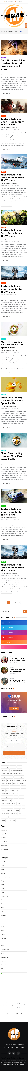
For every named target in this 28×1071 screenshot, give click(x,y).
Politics (19, 803)
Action (2, 865)
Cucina (24, 780)
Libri (2, 911)
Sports (20, 813)
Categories (21, 1044)
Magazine (3, 915)
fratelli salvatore (10, 790)
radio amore (17, 807)
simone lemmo (5, 813)
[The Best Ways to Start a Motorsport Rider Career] (4, 659)
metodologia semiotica (7, 797)
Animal (3, 773)
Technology (4, 817)
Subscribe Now (14, 753)
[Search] (26, 15)
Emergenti (15, 783)
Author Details (9, 1047)
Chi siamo (13, 1044)
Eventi (2, 884)
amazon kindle (5, 770)
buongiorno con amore (7, 777)
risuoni (3, 810)
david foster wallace (6, 783)
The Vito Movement (14, 817)
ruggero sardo (10, 810)
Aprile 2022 (4, 841)
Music (16, 797)
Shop (16, 1047)
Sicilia (17, 810)
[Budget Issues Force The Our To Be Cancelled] (4, 670)
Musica (3, 926)
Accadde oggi (4, 861)
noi (10, 800)
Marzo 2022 (4, 845)
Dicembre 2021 (5, 849)
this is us (23, 817)
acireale (19, 767)
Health (17, 790)
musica (21, 797)
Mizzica (3, 919)
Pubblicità (3, 938)
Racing (2, 942)
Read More (5, 93)
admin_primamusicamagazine (9, 72)
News (2, 930)
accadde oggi (5, 767)
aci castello (13, 767)
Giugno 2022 (4, 834)
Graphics (3, 904)
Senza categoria (5, 949)
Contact (22, 1047)
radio (11, 807)
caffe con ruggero (19, 777)
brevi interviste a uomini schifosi (14, 773)
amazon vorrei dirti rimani (17, 770)
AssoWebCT (21, 1064)
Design (2, 881)
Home (6, 1044)
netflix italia (4, 800)
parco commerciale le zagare (9, 803)
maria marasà (15, 793)
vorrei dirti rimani (11, 820)
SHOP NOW (14, 708)
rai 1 (23, 807)
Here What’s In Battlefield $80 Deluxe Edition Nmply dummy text (18, 682)
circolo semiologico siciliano (14, 780)
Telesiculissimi (4, 965)
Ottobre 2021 (4, 853)
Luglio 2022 (4, 830)
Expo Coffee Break (14, 787)
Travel (3, 820)
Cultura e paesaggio (6, 877)
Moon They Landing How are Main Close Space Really (12, 345)
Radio (2, 945)
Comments (16, 74)
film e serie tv (4, 896)
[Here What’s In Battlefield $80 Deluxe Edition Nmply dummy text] (4, 681)
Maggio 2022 (4, 837)
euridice (22, 783)
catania (3, 780)
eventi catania (5, 787)
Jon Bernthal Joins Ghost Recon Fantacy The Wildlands (12, 122)
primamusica (5, 807)
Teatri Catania (4, 957)
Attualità (3, 873)
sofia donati (14, 813)
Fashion (12, 656)
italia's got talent (5, 793)
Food (3, 790)
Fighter (2, 892)
